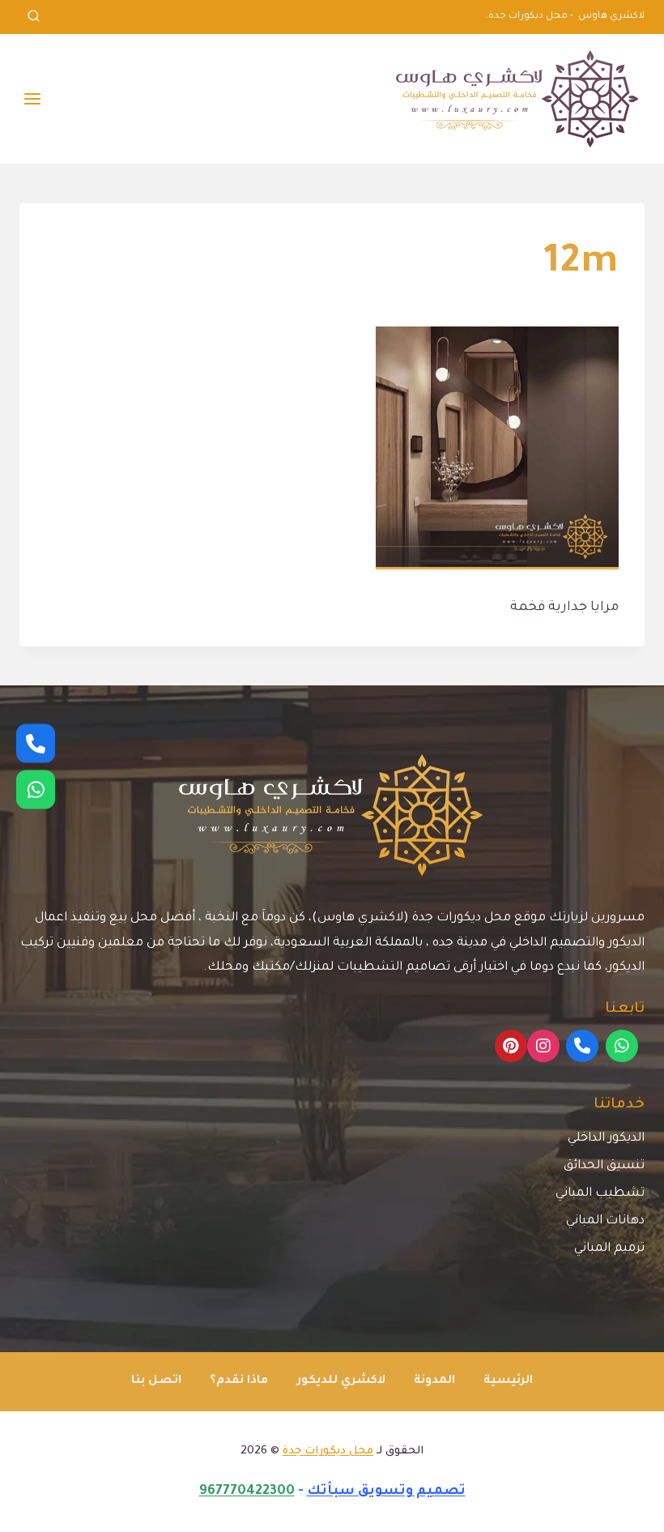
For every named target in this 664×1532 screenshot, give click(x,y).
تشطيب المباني (600, 1194)
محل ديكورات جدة (328, 1451)
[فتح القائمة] (32, 98)
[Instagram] (543, 1046)
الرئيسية (508, 1381)
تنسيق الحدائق (604, 1166)
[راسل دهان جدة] (35, 789)
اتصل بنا (156, 1381)
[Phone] (582, 1046)
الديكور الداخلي (606, 1139)
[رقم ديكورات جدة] (35, 742)
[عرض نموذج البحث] (33, 17)
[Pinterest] (511, 1046)
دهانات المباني (605, 1221)
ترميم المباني (609, 1249)
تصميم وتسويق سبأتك (386, 1491)
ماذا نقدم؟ (239, 1381)
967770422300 (247, 1491)
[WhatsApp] (622, 1046)
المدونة (434, 1381)
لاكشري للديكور (341, 1381)
